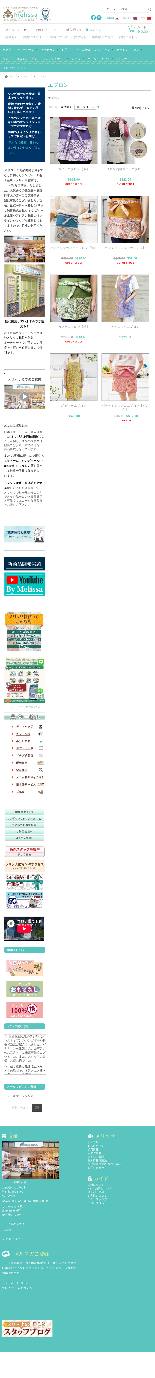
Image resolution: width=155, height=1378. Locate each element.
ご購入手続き (72, 30)
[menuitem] (7, 49)
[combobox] (128, 9)
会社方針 (11, 37)
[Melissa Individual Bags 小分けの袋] (24, 740)
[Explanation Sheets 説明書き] (24, 762)
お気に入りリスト (48, 30)
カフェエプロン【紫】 (74, 169)
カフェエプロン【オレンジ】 (125, 248)
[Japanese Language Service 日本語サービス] (24, 784)
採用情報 (80, 37)
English (127, 18)
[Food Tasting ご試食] (24, 791)
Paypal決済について (100, 1188)
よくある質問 (96, 1157)
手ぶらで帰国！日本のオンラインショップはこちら (24, 147)
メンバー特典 (96, 1192)
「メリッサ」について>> (24, 707)
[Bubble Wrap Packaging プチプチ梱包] (24, 755)
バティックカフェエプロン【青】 (73, 248)
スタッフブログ (97, 1199)
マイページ (12, 30)
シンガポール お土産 (15, 1283)
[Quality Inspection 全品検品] (24, 769)
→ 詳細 (7, 1230)
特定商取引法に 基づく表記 (104, 1164)
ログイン (95, 30)
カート (28, 30)
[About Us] (24, 632)
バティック (27, 76)
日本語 (109, 18)
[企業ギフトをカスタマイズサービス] (24, 900)
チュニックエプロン (125, 326)
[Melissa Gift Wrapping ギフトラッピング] (24, 733)
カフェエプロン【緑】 (74, 326)
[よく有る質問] (24, 838)
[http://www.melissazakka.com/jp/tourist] (24, 831)
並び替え (66, 107)
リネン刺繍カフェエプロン (125, 169)
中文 (143, 18)
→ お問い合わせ (12, 1239)
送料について (59, 37)
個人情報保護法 (97, 1160)
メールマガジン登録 (20, 1096)
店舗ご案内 (95, 1153)
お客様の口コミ (97, 1196)
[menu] (77, 58)
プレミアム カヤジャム (17, 1288)
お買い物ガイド (34, 37)
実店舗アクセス (103, 37)
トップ (13, 76)
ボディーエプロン (73, 405)
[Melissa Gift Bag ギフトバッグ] (24, 726)
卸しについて (96, 1146)
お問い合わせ (128, 37)
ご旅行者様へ (96, 1203)
